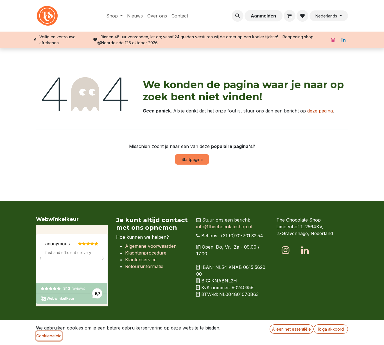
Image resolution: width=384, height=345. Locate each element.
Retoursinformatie (144, 266)
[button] (237, 16)
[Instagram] (333, 39)
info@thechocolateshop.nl (224, 226)
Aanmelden (263, 16)
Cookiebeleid (49, 335)
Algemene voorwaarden (151, 246)
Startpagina (192, 159)
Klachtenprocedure (145, 253)
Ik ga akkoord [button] (331, 329)
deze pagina (320, 111)
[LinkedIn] (343, 39)
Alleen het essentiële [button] (291, 329)
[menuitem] (114, 15)
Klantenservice (141, 259)
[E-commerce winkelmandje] (289, 16)
